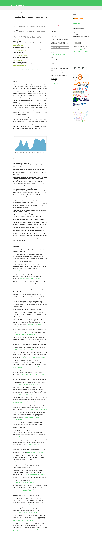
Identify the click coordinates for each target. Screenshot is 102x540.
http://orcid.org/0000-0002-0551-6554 (20, 50)
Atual (12, 8)
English (75, 17)
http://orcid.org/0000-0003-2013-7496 (20, 39)
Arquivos (18, 8)
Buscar (88, 8)
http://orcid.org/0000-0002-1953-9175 (20, 65)
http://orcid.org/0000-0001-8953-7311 (20, 32)
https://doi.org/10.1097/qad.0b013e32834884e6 (24, 334)
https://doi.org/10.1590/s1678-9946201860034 (30, 278)
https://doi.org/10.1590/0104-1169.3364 (36, 452)
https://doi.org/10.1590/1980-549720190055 (34, 474)
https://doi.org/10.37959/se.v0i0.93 (39, 409)
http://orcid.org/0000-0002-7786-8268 (20, 27)
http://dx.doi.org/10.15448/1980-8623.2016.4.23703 (25, 461)
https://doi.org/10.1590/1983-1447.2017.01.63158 (24, 270)
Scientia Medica (17, 5)
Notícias (24, 8)
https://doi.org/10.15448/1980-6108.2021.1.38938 (26, 69)
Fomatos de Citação (56, 47)
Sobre (29, 8)
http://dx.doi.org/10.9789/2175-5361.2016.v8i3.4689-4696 (26, 384)
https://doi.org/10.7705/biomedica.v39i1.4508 (23, 482)
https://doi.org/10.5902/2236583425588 (22, 490)
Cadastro (85, 1)
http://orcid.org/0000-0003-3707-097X (20, 45)
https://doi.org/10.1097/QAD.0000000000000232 (24, 520)
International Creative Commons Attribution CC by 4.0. (80, 51)
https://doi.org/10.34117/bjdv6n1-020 (24, 349)
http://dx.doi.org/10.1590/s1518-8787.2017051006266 (33, 357)
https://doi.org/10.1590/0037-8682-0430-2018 (23, 436)
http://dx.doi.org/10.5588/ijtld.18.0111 (31, 504)
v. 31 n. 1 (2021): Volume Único (28, 13)
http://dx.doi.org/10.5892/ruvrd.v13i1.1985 (23, 394)
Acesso (89, 1)
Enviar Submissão (77, 23)
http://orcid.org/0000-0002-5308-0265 (20, 55)
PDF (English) (56, 25)
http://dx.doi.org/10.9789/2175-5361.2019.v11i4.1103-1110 (26, 512)
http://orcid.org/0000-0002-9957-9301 (20, 60)
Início (14, 13)
